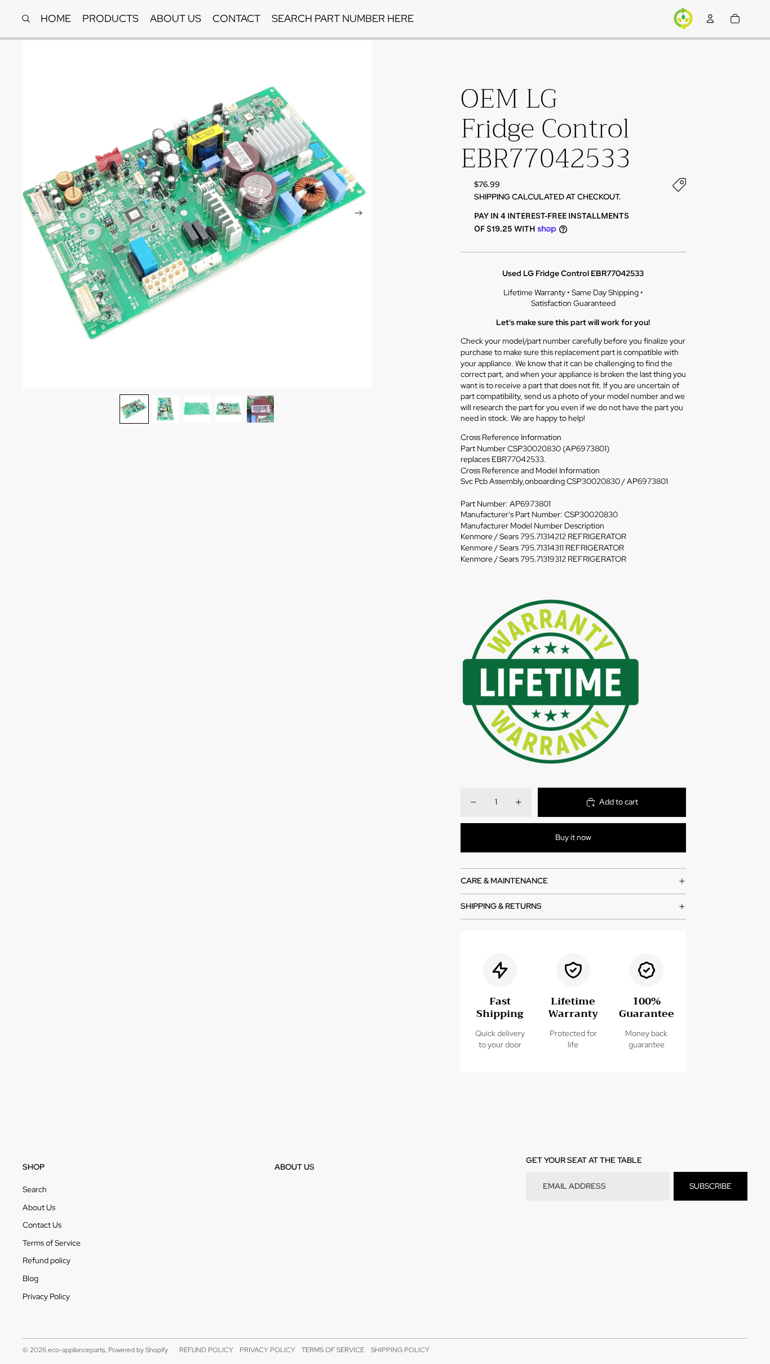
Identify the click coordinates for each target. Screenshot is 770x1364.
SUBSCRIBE (710, 1186)
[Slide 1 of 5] (134, 409)
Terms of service (333, 1349)
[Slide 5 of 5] (260, 409)
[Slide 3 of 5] (197, 409)
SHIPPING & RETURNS (501, 906)
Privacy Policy (46, 1296)
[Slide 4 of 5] (228, 409)
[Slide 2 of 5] (165, 409)
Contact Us (42, 1225)
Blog (30, 1278)
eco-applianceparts (76, 1349)
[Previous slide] (32, 214)
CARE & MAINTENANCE (504, 881)
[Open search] (26, 18)
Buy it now (573, 837)
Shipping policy (400, 1349)
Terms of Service (52, 1243)
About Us (39, 1207)
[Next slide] (362, 214)
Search (35, 1189)
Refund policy (46, 1260)
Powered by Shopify (138, 1349)
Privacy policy (267, 1349)
